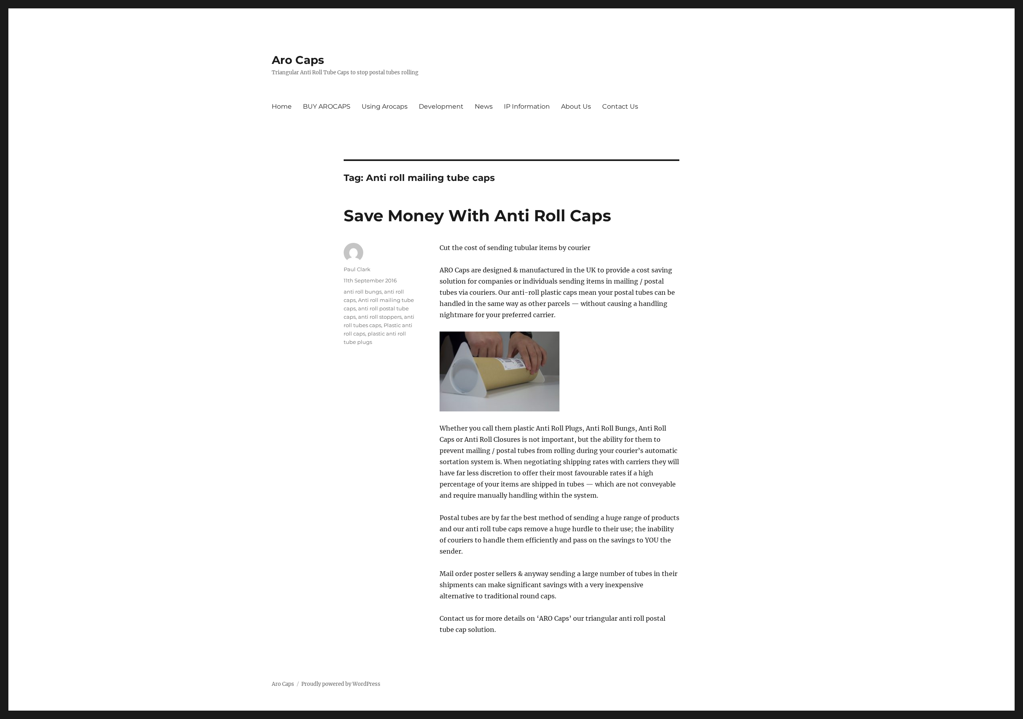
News (484, 106)
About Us (576, 106)
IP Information (527, 106)
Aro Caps (298, 60)
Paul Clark (357, 269)
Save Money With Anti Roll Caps (477, 215)
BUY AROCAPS (326, 106)
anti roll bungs (363, 291)
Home (282, 106)
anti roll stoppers (380, 317)
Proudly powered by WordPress (340, 684)
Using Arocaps (385, 106)
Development (441, 106)
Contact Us (620, 106)
